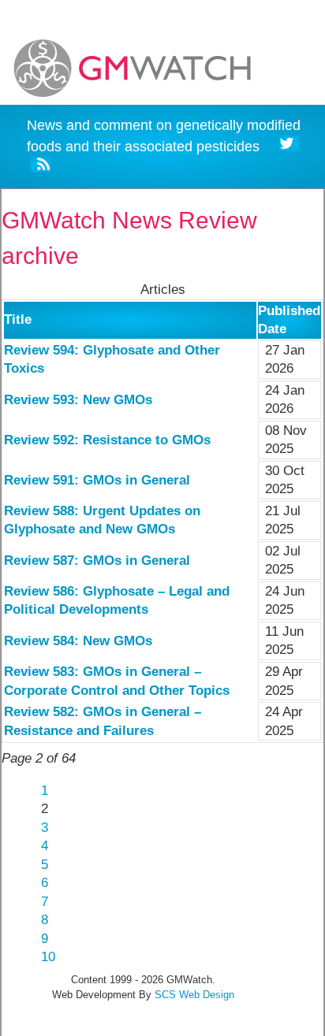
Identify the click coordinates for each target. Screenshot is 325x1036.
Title (18, 319)
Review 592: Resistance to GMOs (107, 440)
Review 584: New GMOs (78, 640)
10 (48, 956)
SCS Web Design (194, 995)
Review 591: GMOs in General (97, 480)
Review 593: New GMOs (78, 399)
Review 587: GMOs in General (97, 560)
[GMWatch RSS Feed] (40, 167)
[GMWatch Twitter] (289, 146)
